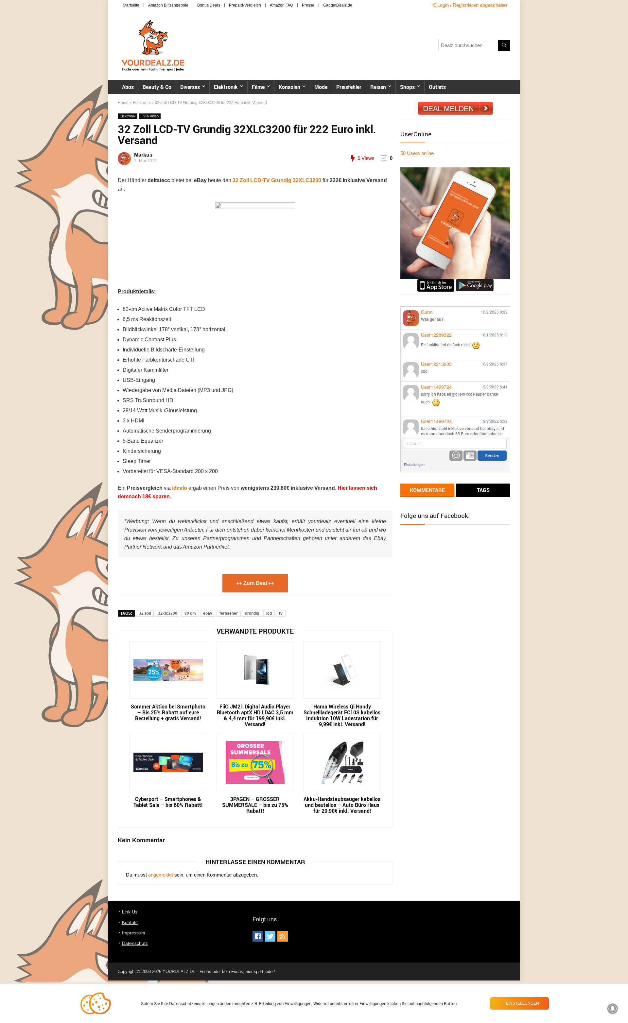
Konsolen (289, 87)
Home (123, 102)
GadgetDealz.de (337, 5)
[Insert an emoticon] (455, 456)
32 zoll (145, 613)
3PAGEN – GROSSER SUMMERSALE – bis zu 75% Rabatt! (255, 805)
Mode (320, 87)
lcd (269, 613)
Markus (143, 155)
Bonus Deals (208, 5)
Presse (308, 5)
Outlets (437, 87)
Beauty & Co (157, 87)
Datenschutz (135, 943)
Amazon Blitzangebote (168, 5)
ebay (207, 613)
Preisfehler (348, 87)
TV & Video (150, 116)
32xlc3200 (167, 613)
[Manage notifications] (612, 1008)
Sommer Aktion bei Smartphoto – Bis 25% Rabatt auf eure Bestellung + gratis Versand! (168, 712)
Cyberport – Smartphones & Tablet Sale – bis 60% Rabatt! (167, 802)
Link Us (129, 911)
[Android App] (475, 281)
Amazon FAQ (281, 5)
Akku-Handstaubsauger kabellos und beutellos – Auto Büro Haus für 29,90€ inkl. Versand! (342, 805)
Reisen (378, 87)
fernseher (228, 613)
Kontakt (130, 922)
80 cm (190, 613)
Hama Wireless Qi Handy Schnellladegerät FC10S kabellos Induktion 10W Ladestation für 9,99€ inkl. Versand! (342, 715)
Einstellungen (414, 464)
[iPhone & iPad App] (436, 281)
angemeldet (160, 875)
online (417, 153)
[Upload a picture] (470, 456)
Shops (407, 87)
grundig (252, 613)
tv (281, 613)
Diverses (190, 87)
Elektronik (226, 87)
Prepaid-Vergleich (245, 5)
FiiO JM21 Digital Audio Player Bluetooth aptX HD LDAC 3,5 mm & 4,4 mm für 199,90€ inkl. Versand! (255, 715)
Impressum (133, 932)
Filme (258, 87)
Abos (128, 87)
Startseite (131, 5)
